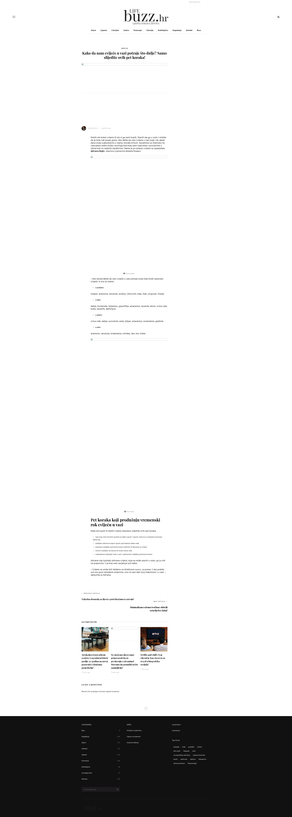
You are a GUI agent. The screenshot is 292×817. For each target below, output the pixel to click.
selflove (193, 759)
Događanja (177, 30)
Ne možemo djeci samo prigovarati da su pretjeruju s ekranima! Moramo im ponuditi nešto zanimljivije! (124, 661)
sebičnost (183, 759)
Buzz (199, 30)
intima (199, 747)
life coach (176, 751)
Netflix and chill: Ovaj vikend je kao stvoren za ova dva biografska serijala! (152, 659)
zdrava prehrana (179, 763)
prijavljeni (95, 691)
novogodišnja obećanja (181, 755)
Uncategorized (101, 773)
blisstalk (176, 747)
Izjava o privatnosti (133, 736)
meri (194, 751)
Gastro (126, 30)
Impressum (176, 730)
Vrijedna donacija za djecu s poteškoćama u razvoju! (108, 599)
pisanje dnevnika (199, 755)
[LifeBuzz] (93, 808)
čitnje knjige (192, 763)
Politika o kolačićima (134, 730)
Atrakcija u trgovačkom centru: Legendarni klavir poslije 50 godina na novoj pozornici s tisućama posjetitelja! (95, 661)
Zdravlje (149, 30)
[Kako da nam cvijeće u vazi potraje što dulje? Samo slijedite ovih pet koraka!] (124, 92)
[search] (278, 16)
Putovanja (138, 30)
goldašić (191, 747)
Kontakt (189, 30)
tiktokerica (202, 759)
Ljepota (103, 30)
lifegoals (186, 751)
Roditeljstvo (163, 30)
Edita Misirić (93, 128)
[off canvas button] (14, 17)
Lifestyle (115, 30)
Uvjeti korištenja (133, 743)
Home (93, 30)
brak (183, 747)
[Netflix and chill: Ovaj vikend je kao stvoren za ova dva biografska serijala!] (154, 639)
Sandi (175, 759)
